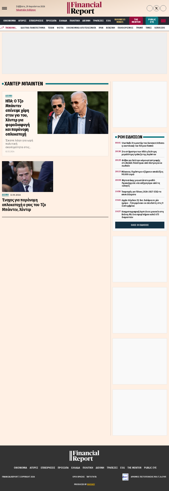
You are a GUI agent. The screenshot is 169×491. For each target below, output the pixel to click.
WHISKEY (91, 484)
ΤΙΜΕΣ (149, 27)
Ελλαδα (63, 20)
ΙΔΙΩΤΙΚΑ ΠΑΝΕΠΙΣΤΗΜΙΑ (33, 27)
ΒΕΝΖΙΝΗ (110, 27)
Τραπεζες (98, 20)
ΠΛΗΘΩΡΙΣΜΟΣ (125, 27)
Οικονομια (9, 20)
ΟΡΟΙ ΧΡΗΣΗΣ (78, 476)
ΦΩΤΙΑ (60, 27)
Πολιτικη (75, 20)
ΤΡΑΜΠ (139, 27)
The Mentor (136, 20)
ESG (108, 20)
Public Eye (152, 20)
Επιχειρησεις (36, 20)
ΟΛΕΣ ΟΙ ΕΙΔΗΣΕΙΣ (140, 225)
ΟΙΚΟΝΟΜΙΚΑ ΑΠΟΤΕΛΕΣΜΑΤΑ (81, 27)
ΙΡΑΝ (101, 27)
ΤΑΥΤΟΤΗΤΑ (91, 476)
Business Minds (120, 20)
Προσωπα (51, 20)
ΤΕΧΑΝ (51, 27)
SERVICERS (159, 27)
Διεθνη (86, 20)
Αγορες (22, 20)
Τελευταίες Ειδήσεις (26, 10)
